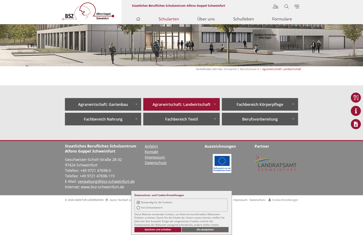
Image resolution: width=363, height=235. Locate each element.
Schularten (230, 69)
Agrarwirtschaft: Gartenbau (103, 104)
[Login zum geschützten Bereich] (275, 6)
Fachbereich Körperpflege (260, 104)
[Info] (356, 111)
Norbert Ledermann (130, 200)
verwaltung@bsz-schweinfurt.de (106, 181)
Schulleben (243, 19)
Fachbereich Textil (181, 119)
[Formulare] (356, 124)
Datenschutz (257, 200)
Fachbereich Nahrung (103, 119)
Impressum (240, 200)
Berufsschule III (249, 69)
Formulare (282, 19)
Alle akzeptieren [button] (205, 229)
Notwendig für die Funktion (156, 202)
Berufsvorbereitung (260, 119)
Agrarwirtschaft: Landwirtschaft (181, 104)
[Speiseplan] (356, 98)
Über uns (206, 19)
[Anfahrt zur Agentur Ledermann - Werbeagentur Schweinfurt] (107, 200)
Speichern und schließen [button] (158, 229)
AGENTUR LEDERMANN (89, 200)
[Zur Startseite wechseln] (92, 11)
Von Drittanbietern (152, 207)
